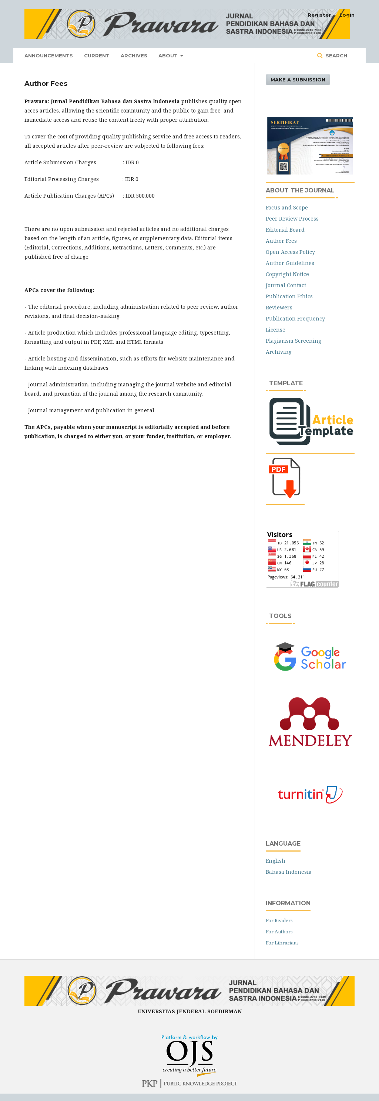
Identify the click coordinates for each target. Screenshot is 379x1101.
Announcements (48, 55)
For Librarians (282, 942)
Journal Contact (286, 285)
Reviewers (279, 307)
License (275, 329)
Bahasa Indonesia (289, 871)
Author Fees (281, 240)
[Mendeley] (310, 747)
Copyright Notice (287, 274)
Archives (134, 55)
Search (335, 55)
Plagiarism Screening (293, 340)
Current (97, 55)
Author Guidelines (290, 262)
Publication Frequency (295, 318)
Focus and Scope (287, 207)
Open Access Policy (290, 251)
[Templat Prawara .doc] (310, 446)
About (168, 55)
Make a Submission (298, 80)
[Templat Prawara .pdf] (286, 496)
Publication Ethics (289, 296)
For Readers (279, 920)
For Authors (279, 931)
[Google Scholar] (310, 656)
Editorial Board (285, 229)
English (275, 860)
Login (347, 15)
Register (319, 15)
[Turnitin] (310, 795)
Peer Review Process (292, 218)
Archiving (279, 351)
